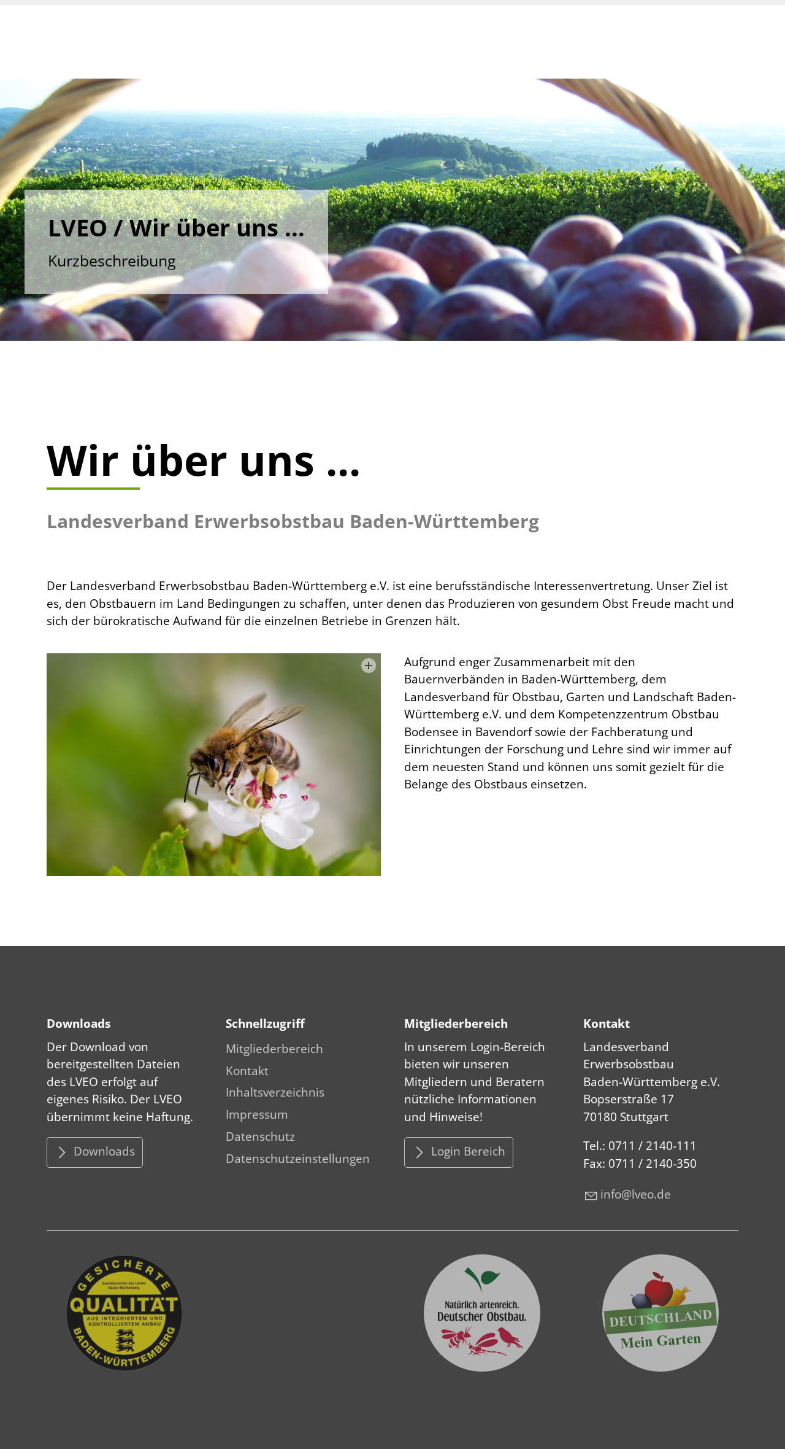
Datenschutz (260, 1136)
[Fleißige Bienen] (214, 764)
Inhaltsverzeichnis (275, 1092)
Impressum (257, 1114)
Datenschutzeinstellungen (298, 1159)
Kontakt (247, 1071)
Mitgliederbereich (274, 1049)
